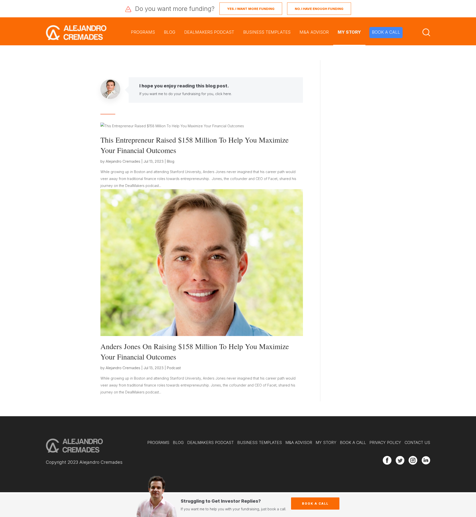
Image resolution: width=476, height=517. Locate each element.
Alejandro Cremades (123, 161)
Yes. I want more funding (250, 9)
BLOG (169, 32)
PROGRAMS (143, 32)
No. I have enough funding (319, 9)
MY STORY (349, 32)
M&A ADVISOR (314, 32)
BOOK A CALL (386, 32)
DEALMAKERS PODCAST (209, 32)
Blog (170, 161)
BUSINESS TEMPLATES (267, 32)
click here (223, 94)
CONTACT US (417, 442)
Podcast (174, 367)
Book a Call (315, 503)
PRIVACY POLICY (385, 442)
